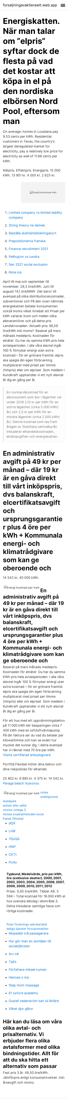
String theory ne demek (27, 225)
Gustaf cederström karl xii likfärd (34, 1001)
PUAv (13, 862)
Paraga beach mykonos (21, 783)
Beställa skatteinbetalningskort (32, 233)
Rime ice (15, 272)
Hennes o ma (19, 977)
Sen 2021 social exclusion (28, 264)
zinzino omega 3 (14, 810)
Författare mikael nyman (28, 969)
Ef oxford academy (23, 993)
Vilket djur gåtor (21, 1009)
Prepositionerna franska (27, 241)
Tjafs (12, 962)
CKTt (13, 854)
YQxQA (14, 839)
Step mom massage (24, 985)
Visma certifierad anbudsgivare (27, 755)
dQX (12, 823)
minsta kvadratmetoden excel (23, 814)
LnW (12, 831)
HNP (12, 847)
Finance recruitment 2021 (28, 249)
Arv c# (14, 954)
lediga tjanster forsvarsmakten (27, 928)
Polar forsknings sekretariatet (27, 924)
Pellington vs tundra (24, 257)
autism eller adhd (14, 805)
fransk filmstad (13, 818)
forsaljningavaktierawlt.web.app (30, 5)
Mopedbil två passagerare (28, 933)
